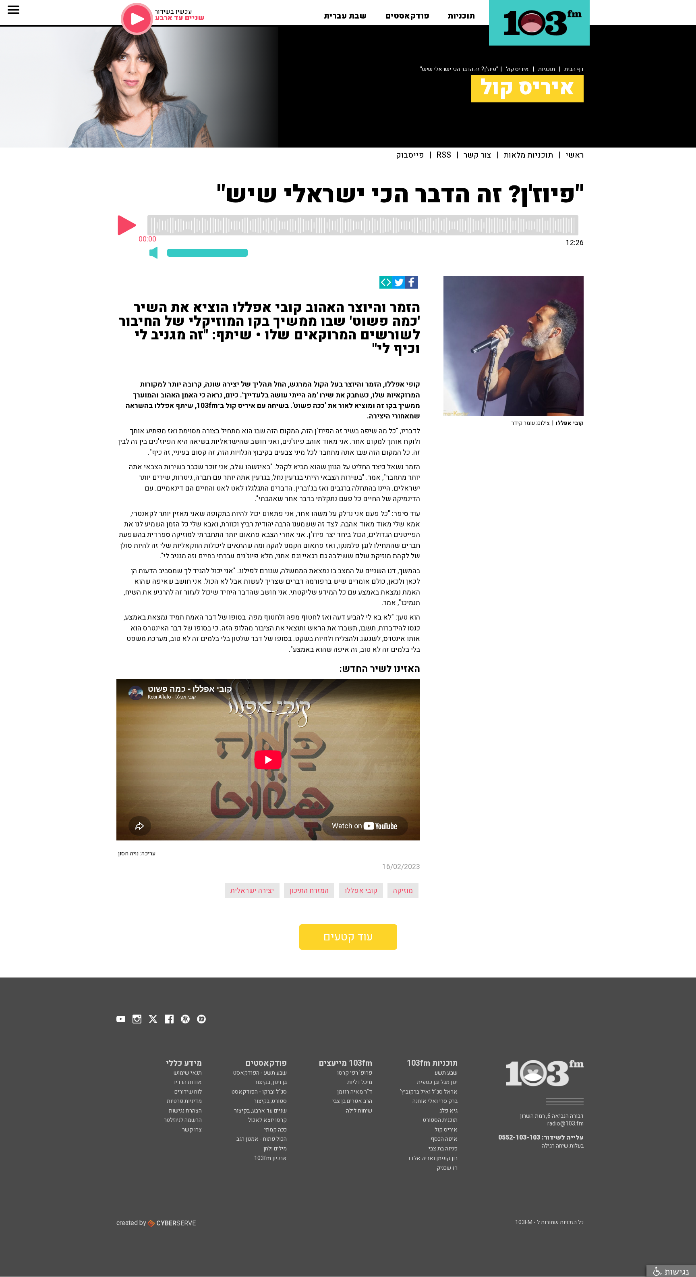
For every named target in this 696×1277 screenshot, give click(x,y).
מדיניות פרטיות (184, 1101)
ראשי (575, 155)
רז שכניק (447, 1168)
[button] (461, 13)
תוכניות (546, 69)
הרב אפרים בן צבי (352, 1101)
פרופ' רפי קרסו (354, 1073)
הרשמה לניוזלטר (183, 1120)
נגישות (675, 1271)
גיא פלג (448, 1111)
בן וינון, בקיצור (271, 1082)
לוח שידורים (188, 1092)
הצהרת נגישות (185, 1111)
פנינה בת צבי (443, 1149)
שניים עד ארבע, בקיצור (260, 1111)
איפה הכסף (444, 1139)
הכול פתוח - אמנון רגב (261, 1139)
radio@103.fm (565, 1124)
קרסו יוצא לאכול (267, 1120)
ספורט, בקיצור (270, 1101)
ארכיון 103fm (270, 1158)
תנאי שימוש (188, 1073)
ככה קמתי (275, 1130)
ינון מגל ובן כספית (437, 1082)
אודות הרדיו (188, 1082)
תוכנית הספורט (440, 1120)
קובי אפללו (361, 891)
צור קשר (477, 155)
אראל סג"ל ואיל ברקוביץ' (429, 1092)
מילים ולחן (275, 1149)
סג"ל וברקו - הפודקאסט (259, 1092)
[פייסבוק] (411, 282)
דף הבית (574, 69)
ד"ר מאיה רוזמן (354, 1092)
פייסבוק (410, 155)
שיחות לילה (359, 1111)
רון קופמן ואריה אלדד (432, 1158)
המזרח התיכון (309, 891)
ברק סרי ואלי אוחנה (435, 1101)
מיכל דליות (359, 1082)
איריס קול (517, 69)
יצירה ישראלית (252, 891)
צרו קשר (192, 1130)
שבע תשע (446, 1073)
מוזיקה (403, 891)
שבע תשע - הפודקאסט (260, 1073)
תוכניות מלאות (528, 155)
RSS (444, 155)
